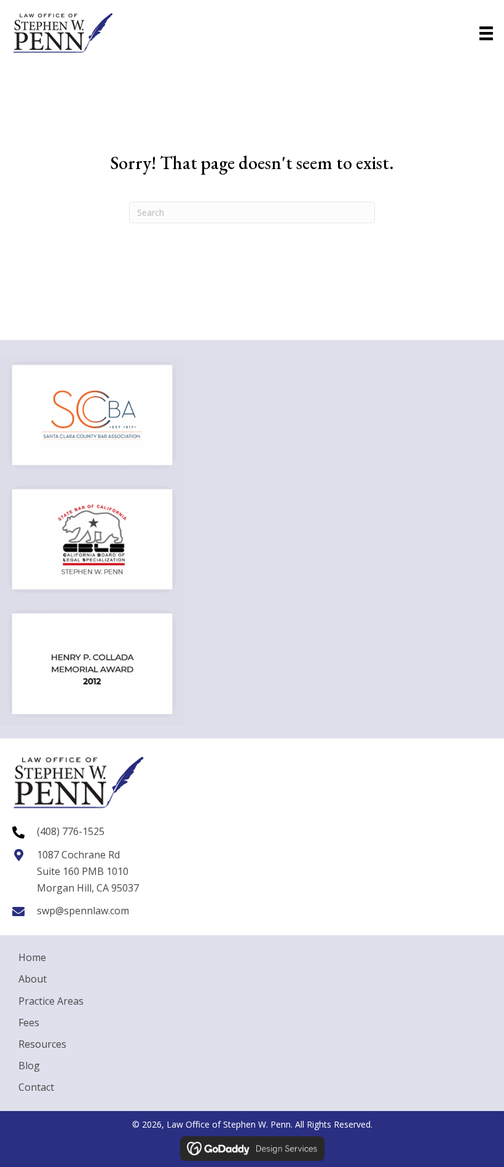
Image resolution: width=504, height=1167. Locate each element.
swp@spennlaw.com (83, 910)
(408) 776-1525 (70, 831)
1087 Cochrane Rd (78, 854)
